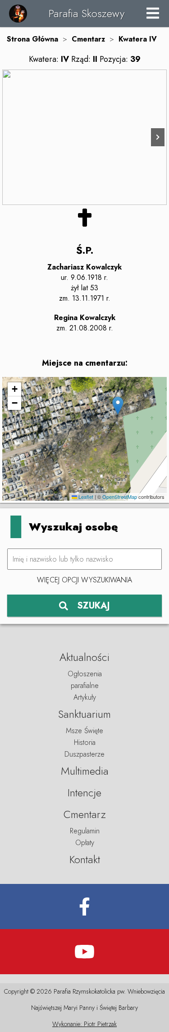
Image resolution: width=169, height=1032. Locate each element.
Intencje (84, 792)
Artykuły (84, 697)
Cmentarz (88, 39)
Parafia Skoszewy (86, 13)
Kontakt (84, 859)
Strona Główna (32, 39)
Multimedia (85, 771)
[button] (117, 405)
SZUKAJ (93, 605)
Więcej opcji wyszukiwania (84, 580)
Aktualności (84, 657)
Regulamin (85, 831)
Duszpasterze (84, 754)
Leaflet (85, 496)
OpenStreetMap (119, 496)
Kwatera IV (138, 39)
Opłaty (84, 842)
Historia (85, 742)
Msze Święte (84, 730)
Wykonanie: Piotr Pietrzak (84, 1023)
